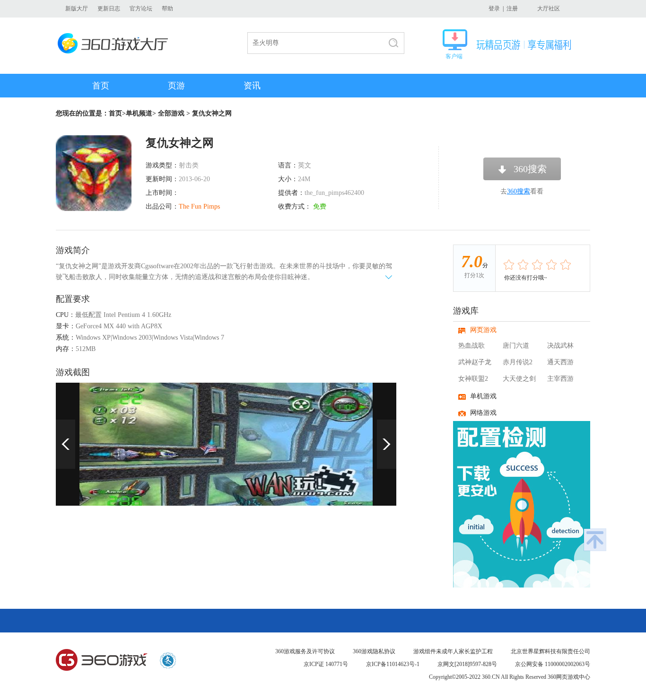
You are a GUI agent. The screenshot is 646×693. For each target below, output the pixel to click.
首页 (100, 85)
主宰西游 (560, 378)
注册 (512, 8)
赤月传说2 (518, 362)
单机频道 (139, 113)
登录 (494, 8)
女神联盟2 (473, 378)
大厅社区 (548, 8)
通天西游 (560, 362)
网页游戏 (483, 329)
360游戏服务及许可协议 (305, 651)
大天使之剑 (519, 378)
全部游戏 (171, 113)
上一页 (65, 444)
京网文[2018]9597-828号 (467, 664)
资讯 (252, 85)
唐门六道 (516, 345)
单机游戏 (483, 396)
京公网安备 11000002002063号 (552, 664)
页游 (176, 85)
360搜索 (530, 169)
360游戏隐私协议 (374, 651)
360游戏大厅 (115, 43)
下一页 (386, 444)
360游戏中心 (102, 660)
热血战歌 (471, 345)
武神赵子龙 (474, 362)
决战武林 (560, 345)
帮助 (167, 8)
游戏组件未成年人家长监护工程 (453, 651)
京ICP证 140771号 (326, 664)
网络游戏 (483, 412)
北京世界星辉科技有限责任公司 (550, 651)
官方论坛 (141, 8)
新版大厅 (76, 8)
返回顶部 (595, 539)
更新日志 (108, 8)
